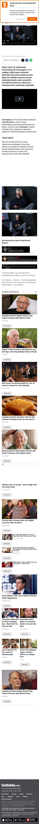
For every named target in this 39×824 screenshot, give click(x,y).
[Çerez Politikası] (6, 814)
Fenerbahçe (7, 120)
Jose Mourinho (8, 122)
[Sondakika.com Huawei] (32, 820)
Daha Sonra (20, 19)
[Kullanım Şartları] (6, 812)
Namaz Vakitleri (7, 799)
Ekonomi (29, 794)
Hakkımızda (5, 791)
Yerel (18, 796)
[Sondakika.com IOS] (7, 820)
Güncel (14, 794)
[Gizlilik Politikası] (16, 812)
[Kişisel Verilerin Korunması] (20, 814)
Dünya (21, 794)
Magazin (10, 796)
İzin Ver (32, 19)
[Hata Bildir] (15, 815)
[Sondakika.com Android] (19, 820)
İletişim (15, 791)
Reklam (11, 791)
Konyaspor (24, 127)
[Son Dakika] (19, 785)
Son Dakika (5, 794)
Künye (19, 791)
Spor (3, 796)
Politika (25, 796)
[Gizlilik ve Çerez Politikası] (30, 812)
